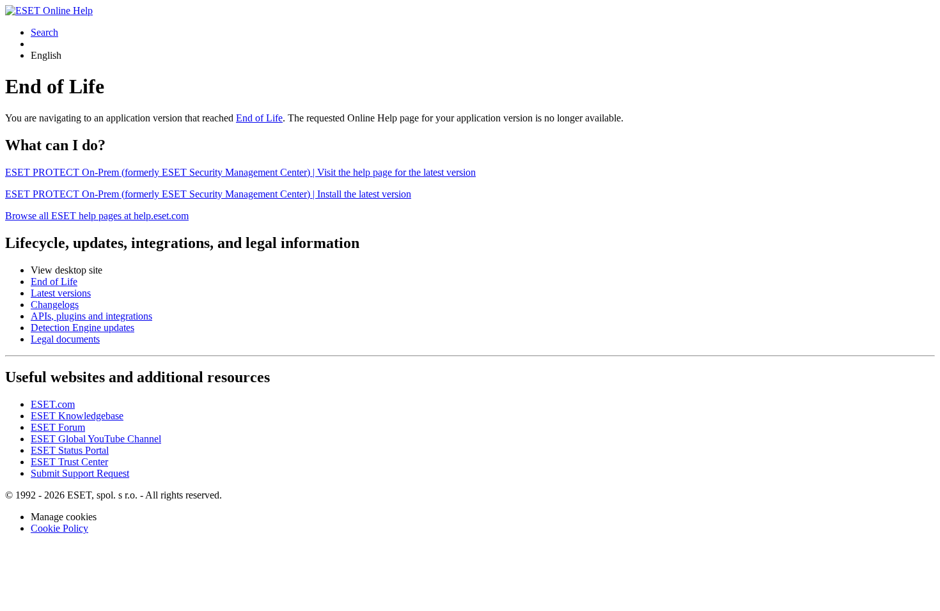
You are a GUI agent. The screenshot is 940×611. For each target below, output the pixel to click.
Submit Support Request (80, 473)
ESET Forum (58, 427)
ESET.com (53, 404)
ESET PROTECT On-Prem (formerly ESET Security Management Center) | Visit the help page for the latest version (240, 172)
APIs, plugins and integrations (91, 316)
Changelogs (55, 304)
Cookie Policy (59, 528)
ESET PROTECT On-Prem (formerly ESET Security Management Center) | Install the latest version (208, 194)
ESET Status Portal (70, 450)
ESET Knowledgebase (77, 415)
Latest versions (61, 293)
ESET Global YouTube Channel (96, 438)
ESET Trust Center (69, 461)
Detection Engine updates (82, 327)
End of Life (259, 117)
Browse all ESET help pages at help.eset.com (97, 215)
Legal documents (65, 339)
